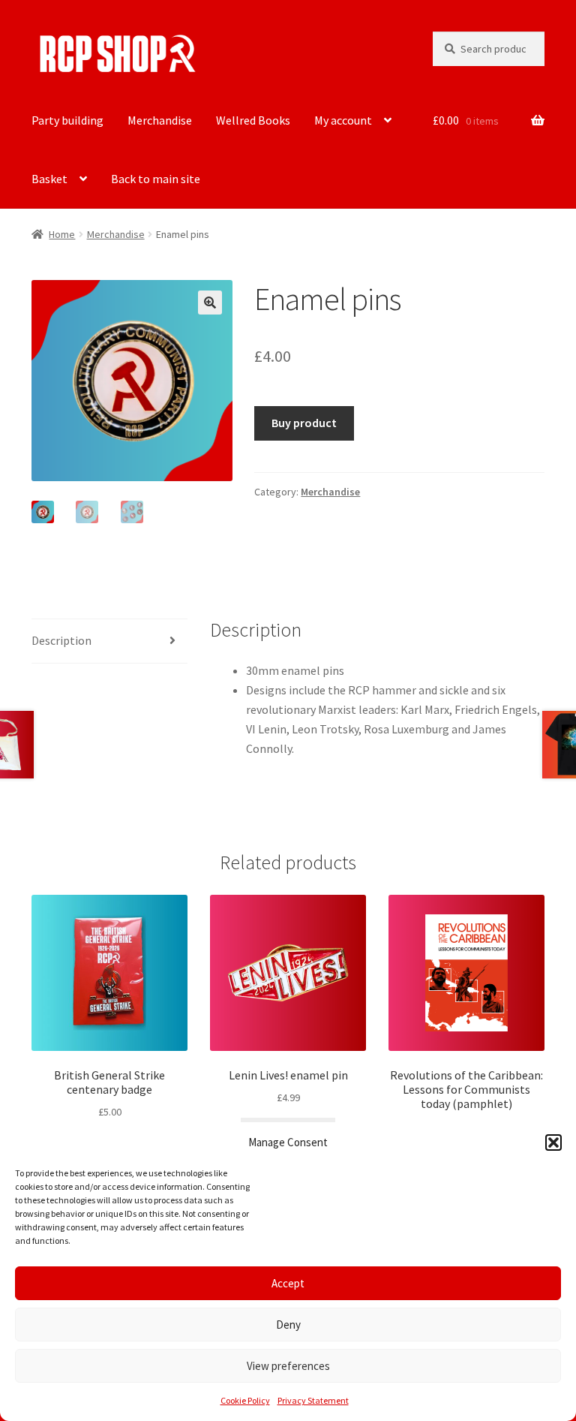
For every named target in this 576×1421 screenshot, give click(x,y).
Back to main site (155, 178)
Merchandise (160, 120)
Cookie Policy (245, 1400)
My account (343, 120)
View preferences (288, 1366)
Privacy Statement (313, 1400)
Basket (50, 178)
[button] (553, 1142)
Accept (288, 1283)
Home (62, 234)
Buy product (304, 422)
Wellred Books (253, 120)
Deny (288, 1324)
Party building (68, 120)
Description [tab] (62, 640)
